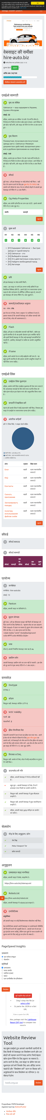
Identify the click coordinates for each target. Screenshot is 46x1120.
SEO (5, 976)
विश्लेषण (5, 989)
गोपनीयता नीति (11, 1111)
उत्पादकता (7, 968)
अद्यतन (15, 68)
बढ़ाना (39, 219)
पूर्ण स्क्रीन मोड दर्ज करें (23, 996)
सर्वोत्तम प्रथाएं (8, 973)
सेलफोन (6, 959)
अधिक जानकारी (23, 8)
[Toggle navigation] (41, 10)
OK (38, 3)
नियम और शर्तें (10, 1114)
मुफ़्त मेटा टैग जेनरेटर (30, 184)
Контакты (9, 486)
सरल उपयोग (8, 970)
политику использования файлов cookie (11, 513)
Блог (7, 470)
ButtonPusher (20, 1107)
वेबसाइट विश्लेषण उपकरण (12, 10)
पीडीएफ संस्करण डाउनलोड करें (15, 82)
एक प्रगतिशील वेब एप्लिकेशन (13, 979)
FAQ (6, 478)
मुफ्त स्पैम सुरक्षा (32, 738)
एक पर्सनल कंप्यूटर (10, 957)
